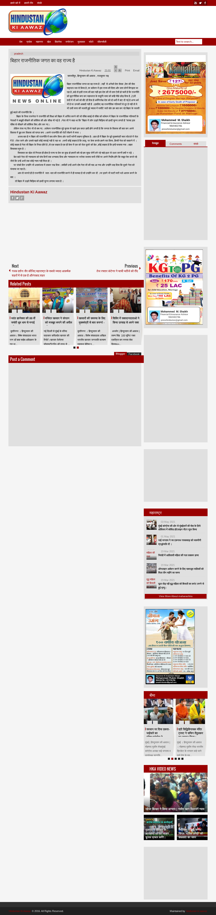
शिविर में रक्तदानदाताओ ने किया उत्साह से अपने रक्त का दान (126, 322)
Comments (176, 143)
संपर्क (39, 3)
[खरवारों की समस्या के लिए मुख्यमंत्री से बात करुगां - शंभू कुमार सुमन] (91, 300)
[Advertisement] (146, 16)
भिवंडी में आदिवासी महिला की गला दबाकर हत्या (178, 555)
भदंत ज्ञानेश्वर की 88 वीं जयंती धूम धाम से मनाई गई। (23, 322)
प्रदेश (29, 41)
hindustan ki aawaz (196, 911)
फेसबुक (155, 143)
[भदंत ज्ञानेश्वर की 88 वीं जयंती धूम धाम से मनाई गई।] (24, 300)
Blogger (120, 353)
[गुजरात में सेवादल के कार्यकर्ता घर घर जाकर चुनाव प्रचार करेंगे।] (159, 827)
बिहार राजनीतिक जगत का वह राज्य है (42, 60)
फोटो (91, 41)
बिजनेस (58, 41)
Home (13, 42)
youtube (195, 3)
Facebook (12, 198)
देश (20, 41)
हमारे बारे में (15, 3)
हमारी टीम (28, 3)
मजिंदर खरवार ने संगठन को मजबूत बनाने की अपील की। (58, 322)
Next (139, 300)
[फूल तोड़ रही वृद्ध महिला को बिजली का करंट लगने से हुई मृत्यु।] (151, 583)
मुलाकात (81, 41)
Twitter (17, 198)
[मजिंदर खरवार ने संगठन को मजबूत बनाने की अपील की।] (58, 300)
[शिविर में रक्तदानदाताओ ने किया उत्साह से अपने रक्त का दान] (125, 300)
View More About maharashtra (175, 596)
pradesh (18, 53)
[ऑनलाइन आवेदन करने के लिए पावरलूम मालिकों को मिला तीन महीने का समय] (151, 568)
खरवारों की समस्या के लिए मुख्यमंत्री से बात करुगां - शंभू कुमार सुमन (92, 322)
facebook (205, 3)
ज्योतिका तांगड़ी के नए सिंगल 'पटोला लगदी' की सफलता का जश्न (191, 833)
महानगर (39, 41)
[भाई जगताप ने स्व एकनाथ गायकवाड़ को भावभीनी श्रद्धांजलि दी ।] (151, 540)
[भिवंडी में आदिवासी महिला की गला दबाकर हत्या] (151, 555)
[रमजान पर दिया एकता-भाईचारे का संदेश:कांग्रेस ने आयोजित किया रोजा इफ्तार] (158, 711)
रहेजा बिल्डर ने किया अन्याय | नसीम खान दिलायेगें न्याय (174, 809)
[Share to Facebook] (27, 303)
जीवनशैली (101, 41)
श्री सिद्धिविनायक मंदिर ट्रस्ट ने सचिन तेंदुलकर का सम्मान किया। (190, 733)
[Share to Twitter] (32, 303)
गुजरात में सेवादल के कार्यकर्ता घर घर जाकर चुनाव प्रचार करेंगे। (157, 833)
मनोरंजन (70, 41)
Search (205, 41)
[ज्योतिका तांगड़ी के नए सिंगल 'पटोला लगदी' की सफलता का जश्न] (192, 827)
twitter (200, 3)
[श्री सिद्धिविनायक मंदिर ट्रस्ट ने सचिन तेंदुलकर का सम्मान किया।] (190, 711)
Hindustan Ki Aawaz (90, 70)
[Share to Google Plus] (36, 303)
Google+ (22, 198)
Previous (10, 300)
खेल (49, 41)
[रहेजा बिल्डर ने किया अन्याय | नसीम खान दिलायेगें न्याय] (176, 792)
